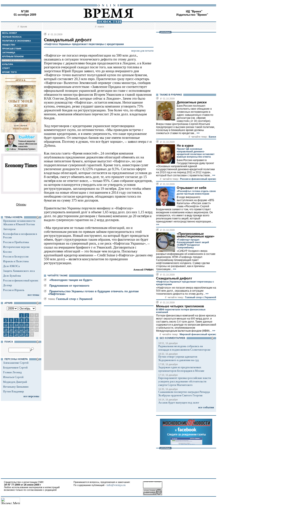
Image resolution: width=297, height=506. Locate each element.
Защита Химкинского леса (19, 270)
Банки (212, 136)
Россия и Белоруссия (15, 256)
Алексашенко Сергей (15, 362)
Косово (7, 251)
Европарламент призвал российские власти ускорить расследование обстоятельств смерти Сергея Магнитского (184, 381)
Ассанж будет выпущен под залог (178, 402)
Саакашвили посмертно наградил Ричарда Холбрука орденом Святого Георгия (184, 393)
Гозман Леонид (12, 372)
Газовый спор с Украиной (74, 299)
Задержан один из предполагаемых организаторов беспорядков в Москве (181, 369)
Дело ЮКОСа (11, 266)
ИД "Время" (194, 11)
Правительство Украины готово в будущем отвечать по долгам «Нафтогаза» (93, 293)
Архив (23, 26)
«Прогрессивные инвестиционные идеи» (195, 235)
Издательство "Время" (192, 14)
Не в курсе (185, 145)
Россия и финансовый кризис (20, 280)
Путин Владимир (13, 391)
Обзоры (21, 204)
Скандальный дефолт (174, 278)
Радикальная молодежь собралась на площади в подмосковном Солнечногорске (184, 348)
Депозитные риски (192, 102)
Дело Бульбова (12, 275)
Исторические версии (16, 247)
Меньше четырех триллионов (180, 306)
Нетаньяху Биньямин (15, 386)
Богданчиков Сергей (15, 367)
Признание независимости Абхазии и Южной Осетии (19, 222)
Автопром (9, 229)
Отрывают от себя (191, 188)
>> (198, 133)
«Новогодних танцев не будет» (70, 280)
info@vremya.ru (116, 485)
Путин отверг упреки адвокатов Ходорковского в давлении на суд (178, 358)
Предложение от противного (69, 285)
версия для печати (142, 50)
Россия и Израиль (13, 290)
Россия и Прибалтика (16, 242)
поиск (101, 26)
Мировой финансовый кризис (198, 334)
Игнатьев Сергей (13, 377)
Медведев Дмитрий (15, 381)
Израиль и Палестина (16, 261)
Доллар (7, 285)
